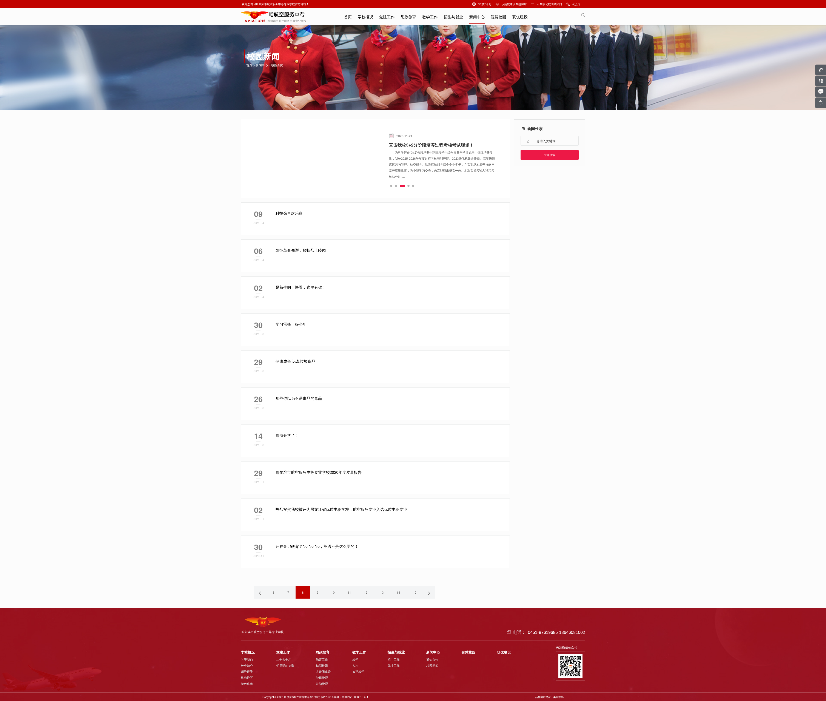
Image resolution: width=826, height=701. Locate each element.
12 (365, 592)
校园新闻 (277, 65)
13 (382, 592)
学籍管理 (322, 677)
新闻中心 (477, 16)
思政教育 (408, 16)
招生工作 (394, 659)
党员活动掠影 (285, 665)
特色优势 (247, 683)
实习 (355, 665)
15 (414, 592)
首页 (348, 16)
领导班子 (247, 671)
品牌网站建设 (543, 697)
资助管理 (322, 683)
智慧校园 (498, 16)
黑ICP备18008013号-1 (355, 697)
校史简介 (247, 665)
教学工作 (430, 16)
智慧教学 (358, 671)
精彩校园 (322, 665)
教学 (355, 659)
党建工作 (387, 16)
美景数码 (558, 697)
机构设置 (247, 677)
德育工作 (322, 659)
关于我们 (247, 659)
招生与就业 (453, 16)
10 (333, 592)
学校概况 (365, 16)
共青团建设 (323, 671)
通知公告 (432, 659)
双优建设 (520, 16)
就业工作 (394, 665)
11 (349, 592)
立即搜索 (549, 155)
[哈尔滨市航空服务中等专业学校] (274, 15)
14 (398, 592)
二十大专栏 (283, 659)
